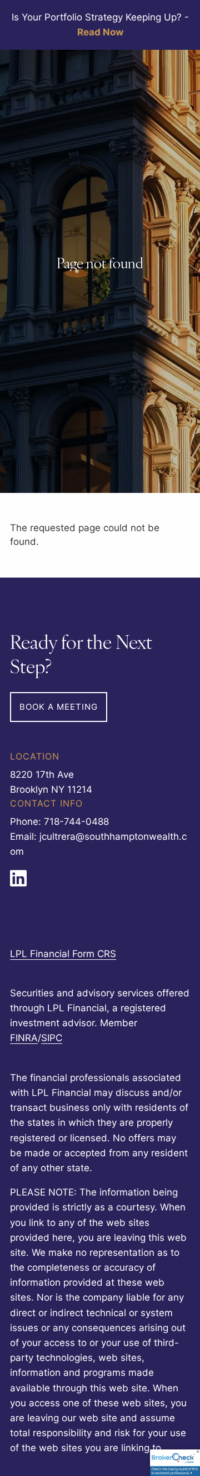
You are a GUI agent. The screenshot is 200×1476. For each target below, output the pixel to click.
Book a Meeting (58, 706)
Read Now (100, 32)
